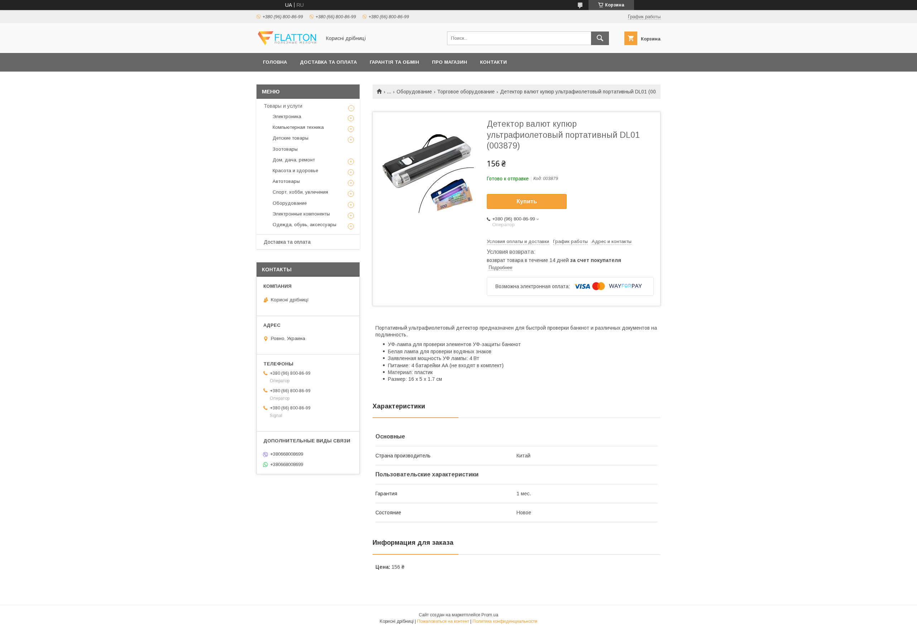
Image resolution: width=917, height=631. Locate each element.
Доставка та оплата (328, 62)
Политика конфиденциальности (504, 621)
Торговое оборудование (466, 91)
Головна (275, 62)
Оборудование (414, 91)
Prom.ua (489, 614)
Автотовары (286, 181)
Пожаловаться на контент (443, 621)
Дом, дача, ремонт (294, 159)
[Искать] (600, 38)
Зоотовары (285, 149)
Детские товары (290, 138)
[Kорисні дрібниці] (286, 44)
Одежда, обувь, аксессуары (304, 224)
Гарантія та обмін (394, 62)
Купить (527, 201)
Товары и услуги (283, 106)
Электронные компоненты (301, 214)
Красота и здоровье (295, 170)
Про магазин (449, 62)
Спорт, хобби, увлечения (300, 192)
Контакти (493, 62)
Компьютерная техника (298, 127)
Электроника (287, 116)
